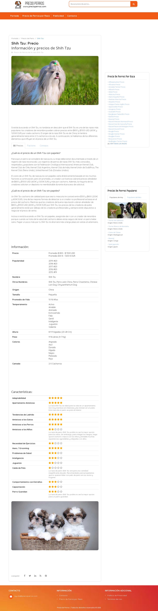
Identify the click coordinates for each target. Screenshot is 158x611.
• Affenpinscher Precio (116, 82)
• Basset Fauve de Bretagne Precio (120, 126)
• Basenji (111, 238)
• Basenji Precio (113, 119)
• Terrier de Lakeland (115, 220)
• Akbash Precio (113, 89)
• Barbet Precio (113, 116)
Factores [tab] (31, 145)
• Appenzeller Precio (115, 107)
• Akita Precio (112, 92)
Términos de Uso (114, 599)
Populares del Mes (134, 197)
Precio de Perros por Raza (36, 16)
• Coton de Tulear (114, 232)
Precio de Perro (27, 38)
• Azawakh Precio (114, 112)
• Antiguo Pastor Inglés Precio (118, 104)
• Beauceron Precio (115, 139)
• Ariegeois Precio (114, 109)
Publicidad (58, 16)
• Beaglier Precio (114, 136)
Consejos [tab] (44, 145)
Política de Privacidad (117, 595)
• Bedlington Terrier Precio (117, 141)
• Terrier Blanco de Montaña (118, 226)
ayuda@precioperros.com (25, 596)
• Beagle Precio (113, 131)
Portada (14, 16)
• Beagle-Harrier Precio (116, 134)
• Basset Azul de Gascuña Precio (120, 124)
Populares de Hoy (116, 197)
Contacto (72, 16)
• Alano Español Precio (116, 97)
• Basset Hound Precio (116, 129)
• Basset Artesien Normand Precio (120, 121)
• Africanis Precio (114, 84)
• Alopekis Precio (114, 102)
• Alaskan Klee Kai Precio (117, 99)
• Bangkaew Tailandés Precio (118, 114)
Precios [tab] (19, 145)
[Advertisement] (79, 27)
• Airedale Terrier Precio (116, 87)
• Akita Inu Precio (114, 94)
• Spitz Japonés (113, 244)
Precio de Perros (63, 607)
